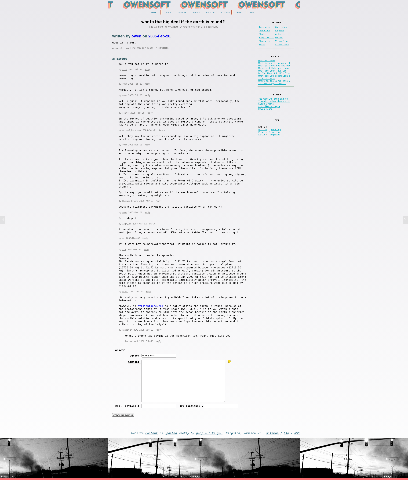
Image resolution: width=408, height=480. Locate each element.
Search (196, 12)
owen (136, 36)
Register (275, 134)
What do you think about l (274, 63)
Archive (210, 12)
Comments (274, 132)
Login (261, 134)
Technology (265, 27)
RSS (297, 433)
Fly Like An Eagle (269, 106)
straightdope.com (150, 305)
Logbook (279, 30)
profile (262, 129)
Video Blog (281, 41)
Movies (279, 37)
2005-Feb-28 (159, 36)
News (168, 12)
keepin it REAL (130, 330)
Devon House (265, 109)
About (253, 12)
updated (171, 433)
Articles (280, 34)
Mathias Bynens (130, 201)
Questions (173, 27)
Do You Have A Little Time (274, 73)
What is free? (266, 60)
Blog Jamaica (266, 37)
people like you (209, 433)
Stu (124, 250)
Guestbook (281, 27)
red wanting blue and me (273, 98)
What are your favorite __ (274, 70)
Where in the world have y (274, 81)
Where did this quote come (274, 68)
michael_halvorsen (131, 130)
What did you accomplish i (274, 76)
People (262, 132)
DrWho (125, 291)
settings (276, 129)
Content (151, 433)
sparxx (125, 113)
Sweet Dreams (266, 104)
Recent (182, 12)
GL (123, 238)
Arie (124, 70)
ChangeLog (264, 41)
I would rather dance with (274, 101)
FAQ (286, 433)
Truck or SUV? (266, 78)
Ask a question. (209, 27)
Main (154, 12)
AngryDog (126, 224)
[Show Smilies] (229, 361)
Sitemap (272, 433)
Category (225, 12)
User (239, 12)
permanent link (120, 48)
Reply (147, 70)
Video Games (282, 44)
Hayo (124, 95)
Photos (262, 34)
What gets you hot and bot (274, 65)
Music (262, 44)
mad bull (133, 341)
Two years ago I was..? (272, 83)
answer (120, 350)
